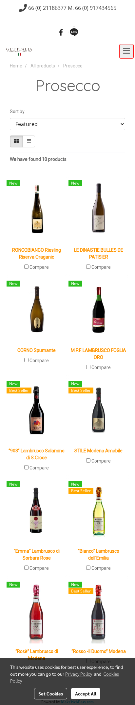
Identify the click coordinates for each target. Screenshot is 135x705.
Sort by (19, 111)
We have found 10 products (38, 159)
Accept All (85, 693)
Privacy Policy (78, 674)
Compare (39, 267)
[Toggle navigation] (126, 51)
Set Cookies (50, 693)
